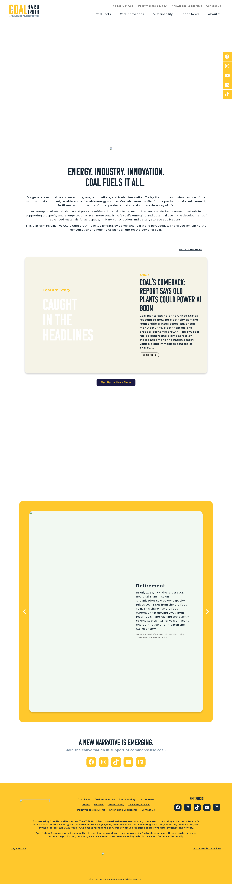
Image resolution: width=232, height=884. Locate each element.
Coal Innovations (132, 14)
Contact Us (213, 5)
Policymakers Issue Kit (153, 5)
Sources (99, 804)
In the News (190, 14)
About (212, 14)
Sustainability (163, 14)
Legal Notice (18, 848)
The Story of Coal (122, 5)
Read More (149, 355)
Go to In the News (190, 249)
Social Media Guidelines (207, 848)
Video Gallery (116, 804)
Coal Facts (103, 14)
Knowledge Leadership (187, 5)
